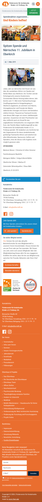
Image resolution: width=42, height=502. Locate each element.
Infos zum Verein (10, 345)
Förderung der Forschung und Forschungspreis (20, 414)
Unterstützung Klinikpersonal (14, 408)
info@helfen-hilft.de (16, 207)
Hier (4, 241)
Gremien (7, 348)
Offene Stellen (9, 385)
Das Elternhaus (9, 376)
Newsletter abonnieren (12, 271)
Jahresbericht (8, 354)
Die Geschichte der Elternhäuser (15, 379)
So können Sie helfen (11, 265)
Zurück (35, 37)
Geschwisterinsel (10, 388)
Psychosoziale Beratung (12, 391)
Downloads (8, 357)
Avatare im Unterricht (11, 397)
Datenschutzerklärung (11, 431)
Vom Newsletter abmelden (10, 485)
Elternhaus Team (10, 382)
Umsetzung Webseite (11, 434)
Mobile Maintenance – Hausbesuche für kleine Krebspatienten (20, 404)
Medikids (7, 400)
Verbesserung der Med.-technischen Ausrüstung (21, 411)
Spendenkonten (27, 231)
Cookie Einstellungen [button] (11, 440)
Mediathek (7, 360)
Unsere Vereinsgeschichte (13, 351)
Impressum (8, 428)
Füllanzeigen (8, 365)
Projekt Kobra (8, 417)
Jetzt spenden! (11, 231)
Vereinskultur (8, 342)
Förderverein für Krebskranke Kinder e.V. (16, 11)
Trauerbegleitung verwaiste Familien (17, 394)
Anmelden (33, 473)
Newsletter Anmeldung (12, 437)
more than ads (14, 499)
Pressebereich (9, 362)
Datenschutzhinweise (25, 485)
